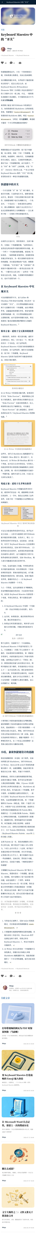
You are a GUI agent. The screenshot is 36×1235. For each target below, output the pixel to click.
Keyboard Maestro (8, 55)
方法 (2, 29)
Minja (9, 48)
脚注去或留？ (8, 1168)
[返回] (2, 2)
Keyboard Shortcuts (23, 55)
